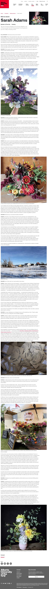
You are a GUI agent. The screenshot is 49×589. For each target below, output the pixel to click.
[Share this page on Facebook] (8, 563)
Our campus (42, 4)
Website (3, 557)
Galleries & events (42, 1)
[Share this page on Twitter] (2, 563)
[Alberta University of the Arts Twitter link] (3, 583)
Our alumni (32, 4)
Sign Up (36, 576)
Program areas (14, 4)
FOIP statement (19, 587)
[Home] (5, 4)
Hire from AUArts (19, 573)
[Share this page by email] (11, 563)
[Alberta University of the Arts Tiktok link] (11, 583)
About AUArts (37, 4)
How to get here (19, 574)
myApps (26, 1)
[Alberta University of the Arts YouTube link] (5, 583)
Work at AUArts (19, 576)
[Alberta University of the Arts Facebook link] (1, 583)
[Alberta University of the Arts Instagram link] (7, 583)
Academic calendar (31, 1)
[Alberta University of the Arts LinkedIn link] (9, 583)
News (37, 1)
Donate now (47, 4)
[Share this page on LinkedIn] (5, 563)
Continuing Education (20, 4)
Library (22, 1)
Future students (27, 4)
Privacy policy (24, 587)
